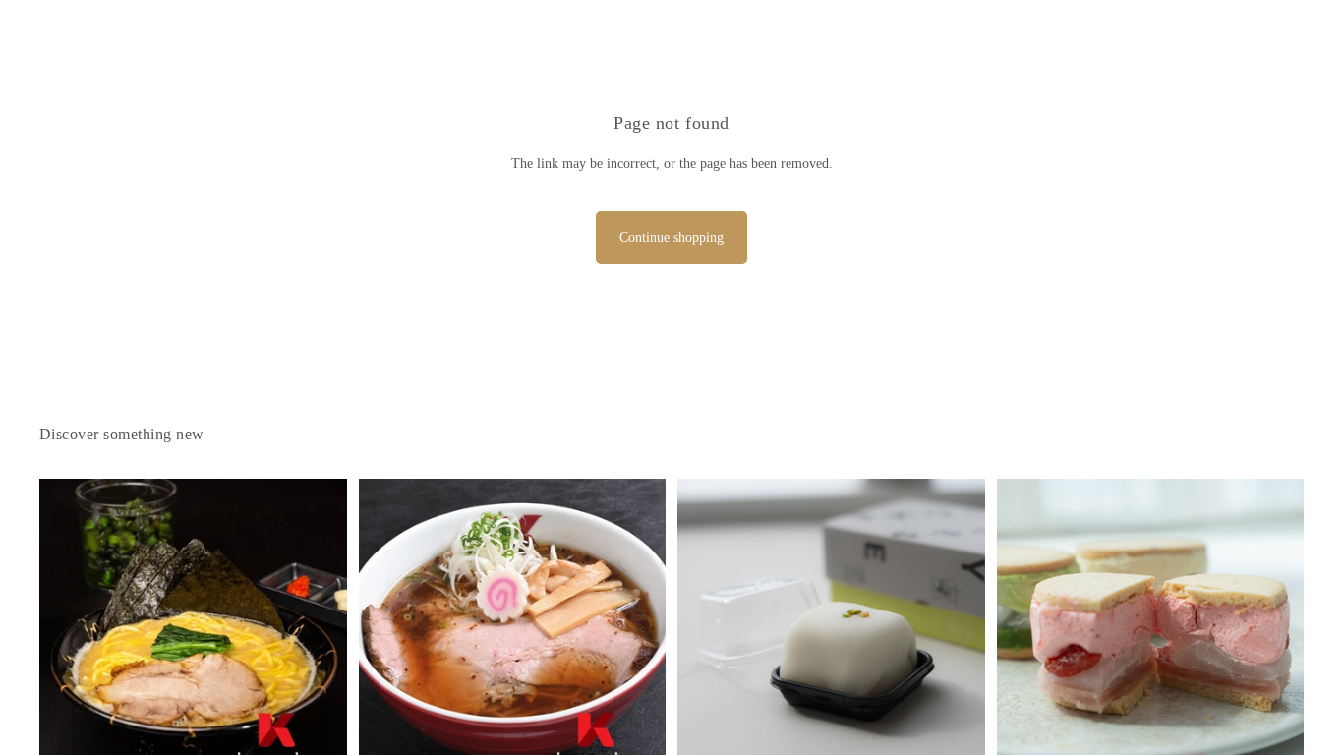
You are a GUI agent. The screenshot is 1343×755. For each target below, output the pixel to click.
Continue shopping (671, 237)
